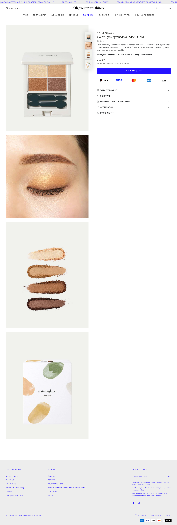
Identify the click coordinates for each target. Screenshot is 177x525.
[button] (157, 8)
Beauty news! (12, 476)
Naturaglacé (105, 33)
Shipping (110, 63)
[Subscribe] (169, 476)
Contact (9, 491)
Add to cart (134, 71)
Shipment (52, 476)
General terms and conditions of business (66, 487)
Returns (51, 479)
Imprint (51, 495)
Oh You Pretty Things (19, 515)
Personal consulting (15, 487)
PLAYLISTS (11, 483)
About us (10, 479)
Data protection (55, 491)
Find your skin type (14, 495)
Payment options (55, 483)
